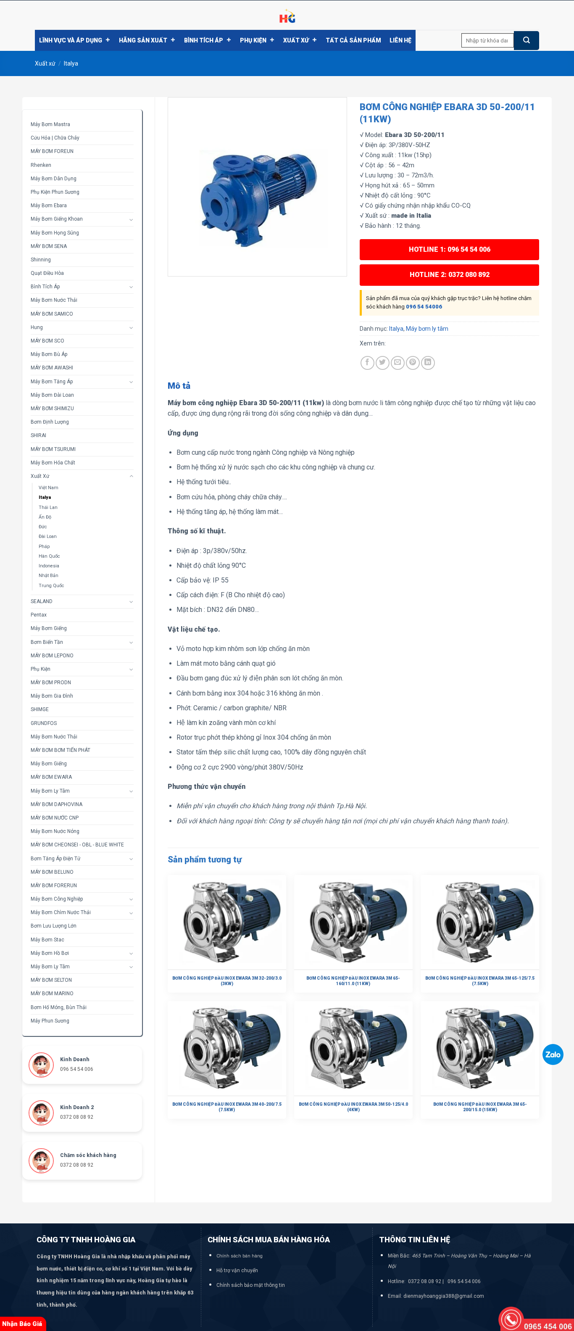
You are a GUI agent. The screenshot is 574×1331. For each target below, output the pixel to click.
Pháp (44, 546)
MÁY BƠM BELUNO (52, 872)
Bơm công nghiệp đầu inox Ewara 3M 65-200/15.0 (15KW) (480, 1107)
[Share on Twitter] (383, 363)
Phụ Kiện (253, 40)
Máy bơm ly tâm (50, 791)
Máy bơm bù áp (49, 354)
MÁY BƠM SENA (49, 246)
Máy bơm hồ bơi (50, 953)
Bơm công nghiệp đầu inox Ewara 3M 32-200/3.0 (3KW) (227, 981)
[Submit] (526, 40)
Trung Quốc (51, 585)
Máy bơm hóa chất (53, 463)
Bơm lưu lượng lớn (53, 926)
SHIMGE (40, 709)
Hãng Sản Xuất (143, 40)
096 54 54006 (424, 306)
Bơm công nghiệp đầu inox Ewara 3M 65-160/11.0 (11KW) (353, 981)
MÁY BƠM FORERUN (54, 885)
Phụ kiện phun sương (55, 192)
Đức (43, 527)
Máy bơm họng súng (55, 233)
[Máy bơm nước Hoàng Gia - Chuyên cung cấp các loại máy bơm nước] (287, 15)
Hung (37, 327)
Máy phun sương (50, 1021)
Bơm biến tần (47, 642)
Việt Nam (48, 487)
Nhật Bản (48, 575)
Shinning (41, 260)
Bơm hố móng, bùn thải (59, 1007)
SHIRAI (38, 435)
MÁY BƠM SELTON (51, 980)
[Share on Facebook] (367, 363)
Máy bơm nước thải (54, 300)
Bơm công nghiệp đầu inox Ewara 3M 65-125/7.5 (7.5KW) (480, 981)
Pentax (39, 615)
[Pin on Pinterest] (413, 363)
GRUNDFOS (44, 723)
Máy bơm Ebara (49, 205)
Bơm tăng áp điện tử (55, 859)
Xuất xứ (296, 40)
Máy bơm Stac (47, 940)
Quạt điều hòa (47, 273)
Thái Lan (48, 507)
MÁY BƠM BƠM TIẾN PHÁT (60, 750)
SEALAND (42, 601)
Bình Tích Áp (203, 40)
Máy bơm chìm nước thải (61, 912)
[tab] (179, 386)
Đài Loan (48, 536)
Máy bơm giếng (49, 628)
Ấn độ (45, 517)
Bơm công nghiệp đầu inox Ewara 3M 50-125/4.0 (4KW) (353, 1107)
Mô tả (179, 386)
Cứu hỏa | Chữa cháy (55, 138)
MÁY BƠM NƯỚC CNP (55, 818)
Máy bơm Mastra (50, 124)
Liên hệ (400, 40)
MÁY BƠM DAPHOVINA (56, 804)
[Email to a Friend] (398, 363)
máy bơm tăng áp (52, 382)
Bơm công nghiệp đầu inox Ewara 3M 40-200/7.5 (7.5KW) (227, 1107)
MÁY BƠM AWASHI (52, 368)
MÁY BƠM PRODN (51, 682)
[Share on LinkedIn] (428, 363)
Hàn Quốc (49, 556)
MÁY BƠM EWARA (51, 777)
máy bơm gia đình (52, 696)
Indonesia (49, 566)
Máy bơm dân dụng (53, 179)
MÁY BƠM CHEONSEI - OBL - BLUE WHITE (77, 845)
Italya (71, 63)
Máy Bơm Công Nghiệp (57, 899)
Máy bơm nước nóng (55, 831)
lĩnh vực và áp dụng (70, 40)
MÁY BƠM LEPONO (52, 656)
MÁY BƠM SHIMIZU (52, 408)
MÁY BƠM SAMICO (52, 314)
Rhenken (41, 165)
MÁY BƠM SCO (47, 341)
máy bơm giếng (49, 764)
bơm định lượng (50, 422)
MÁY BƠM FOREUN (52, 151)
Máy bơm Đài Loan (52, 395)
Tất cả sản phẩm (353, 40)
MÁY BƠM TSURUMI (53, 449)
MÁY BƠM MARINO (52, 993)
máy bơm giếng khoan (57, 219)
